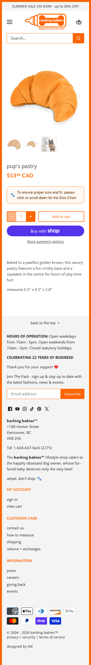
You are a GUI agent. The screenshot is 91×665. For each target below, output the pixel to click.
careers (13, 577)
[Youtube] (17, 408)
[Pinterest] (39, 408)
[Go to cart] (79, 21)
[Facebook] (10, 408)
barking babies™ (44, 632)
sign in (12, 499)
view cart (14, 506)
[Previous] (13, 96)
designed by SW (20, 646)
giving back (16, 584)
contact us (15, 527)
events (12, 591)
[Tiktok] (32, 408)
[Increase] (30, 216)
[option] (45, 96)
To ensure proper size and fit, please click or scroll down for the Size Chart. (47, 195)
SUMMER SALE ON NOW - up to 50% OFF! (45, 6)
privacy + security (21, 637)
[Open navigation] (9, 22)
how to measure (20, 534)
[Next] (78, 96)
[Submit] (78, 38)
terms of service (52, 637)
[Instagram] (25, 408)
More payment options (45, 241)
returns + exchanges (24, 548)
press (11, 570)
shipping (14, 541)
